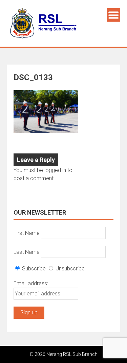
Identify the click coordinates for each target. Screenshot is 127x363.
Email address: (31, 283)
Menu (113, 15)
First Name (27, 232)
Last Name (27, 251)
